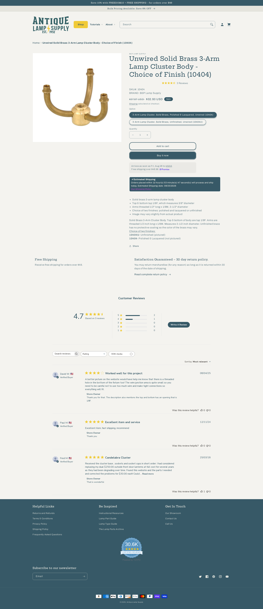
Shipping (133, 104)
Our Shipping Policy (141, 189)
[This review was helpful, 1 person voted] (202, 491)
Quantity (133, 129)
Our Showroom (173, 513)
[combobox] (167, 24)
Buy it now (163, 155)
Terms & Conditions (43, 518)
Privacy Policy (40, 524)
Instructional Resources (111, 513)
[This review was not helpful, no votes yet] (207, 410)
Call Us (169, 524)
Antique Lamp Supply (135, 602)
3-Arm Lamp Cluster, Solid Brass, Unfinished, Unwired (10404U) (168, 122)
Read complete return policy (150, 274)
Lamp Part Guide (107, 518)
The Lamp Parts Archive (111, 529)
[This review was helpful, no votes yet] (202, 410)
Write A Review (179, 324)
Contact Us (171, 518)
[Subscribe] (84, 576)
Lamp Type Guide (108, 524)
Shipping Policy (40, 529)
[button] (81, 24)
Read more (148, 473)
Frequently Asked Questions (47, 534)
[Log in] (222, 24)
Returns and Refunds (43, 513)
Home (36, 43)
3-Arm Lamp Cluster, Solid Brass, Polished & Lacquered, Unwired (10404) (173, 115)
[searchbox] (63, 353)
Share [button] (136, 246)
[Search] (211, 24)
